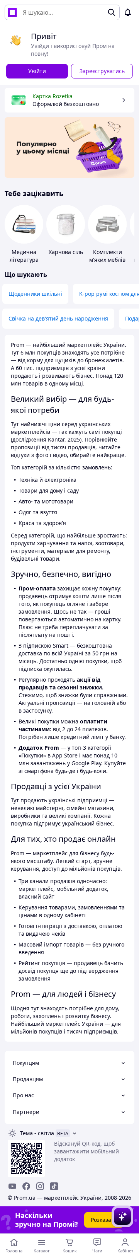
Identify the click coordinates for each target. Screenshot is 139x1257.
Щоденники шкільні (35, 293)
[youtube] (12, 1186)
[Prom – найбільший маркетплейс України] (12, 12)
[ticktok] (54, 1186)
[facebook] (26, 1186)
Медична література (24, 255)
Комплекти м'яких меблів (107, 255)
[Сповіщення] (127, 12)
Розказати (104, 1219)
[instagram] (40, 1186)
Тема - (37, 1133)
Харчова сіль (66, 252)
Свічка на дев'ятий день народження (58, 318)
